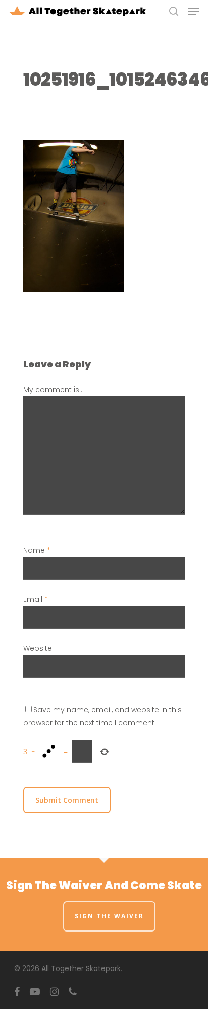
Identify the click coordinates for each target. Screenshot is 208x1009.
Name (36, 550)
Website (37, 648)
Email (35, 599)
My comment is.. (52, 389)
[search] (173, 11)
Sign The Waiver (109, 916)
